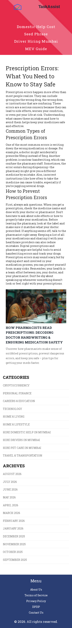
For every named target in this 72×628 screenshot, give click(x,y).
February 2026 (14, 521)
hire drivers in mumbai (21, 440)
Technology (12, 409)
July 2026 (10, 482)
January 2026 (13, 528)
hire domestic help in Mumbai (27, 432)
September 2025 (15, 560)
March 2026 (11, 513)
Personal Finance (17, 393)
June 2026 (10, 489)
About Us (36, 589)
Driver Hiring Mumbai (36, 41)
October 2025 (13, 552)
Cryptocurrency (16, 385)
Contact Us (36, 612)
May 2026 (9, 497)
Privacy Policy (36, 601)
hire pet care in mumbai (22, 448)
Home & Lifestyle (16, 424)
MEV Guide (36, 48)
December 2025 (14, 536)
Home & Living (13, 416)
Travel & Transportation (22, 455)
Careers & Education (19, 401)
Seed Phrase (36, 33)
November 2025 (14, 544)
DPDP (36, 607)
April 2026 (10, 505)
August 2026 (12, 474)
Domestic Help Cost (36, 26)
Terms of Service (36, 595)
